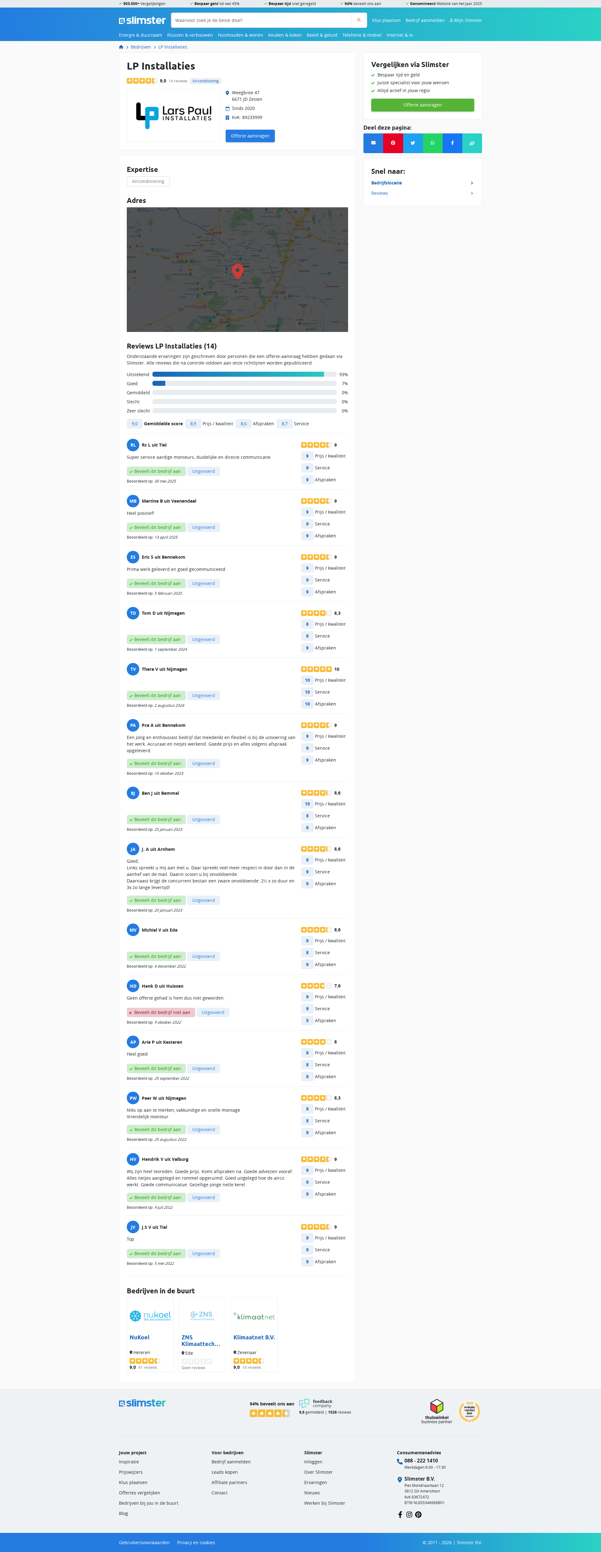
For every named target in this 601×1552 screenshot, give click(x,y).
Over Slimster (318, 1472)
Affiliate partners (229, 1482)
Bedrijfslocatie (386, 182)
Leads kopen (225, 1472)
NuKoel (140, 1337)
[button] (472, 143)
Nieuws (312, 1493)
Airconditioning (148, 181)
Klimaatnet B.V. (254, 1337)
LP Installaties (172, 47)
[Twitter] (413, 143)
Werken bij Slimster (324, 1503)
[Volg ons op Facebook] (400, 1514)
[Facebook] (452, 143)
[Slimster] (123, 47)
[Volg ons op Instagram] (409, 1514)
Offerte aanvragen (250, 136)
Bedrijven (141, 47)
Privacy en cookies (196, 1542)
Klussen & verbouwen (190, 35)
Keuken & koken (285, 35)
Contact (220, 1493)
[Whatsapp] (433, 143)
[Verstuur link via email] (373, 143)
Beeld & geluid (322, 35)
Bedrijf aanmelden (425, 20)
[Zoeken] (359, 20)
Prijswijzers (131, 1472)
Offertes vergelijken (139, 1493)
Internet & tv (400, 35)
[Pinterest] (393, 143)
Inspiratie (129, 1462)
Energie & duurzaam (140, 35)
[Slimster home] (142, 20)
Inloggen (313, 1462)
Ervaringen (315, 1482)
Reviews (379, 193)
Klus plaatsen (386, 20)
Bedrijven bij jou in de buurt (148, 1503)
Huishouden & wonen (240, 35)
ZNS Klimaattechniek (201, 1340)
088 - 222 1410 (421, 1460)
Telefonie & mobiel (362, 35)
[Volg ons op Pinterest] (418, 1514)
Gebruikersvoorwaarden (144, 1542)
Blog (123, 1513)
